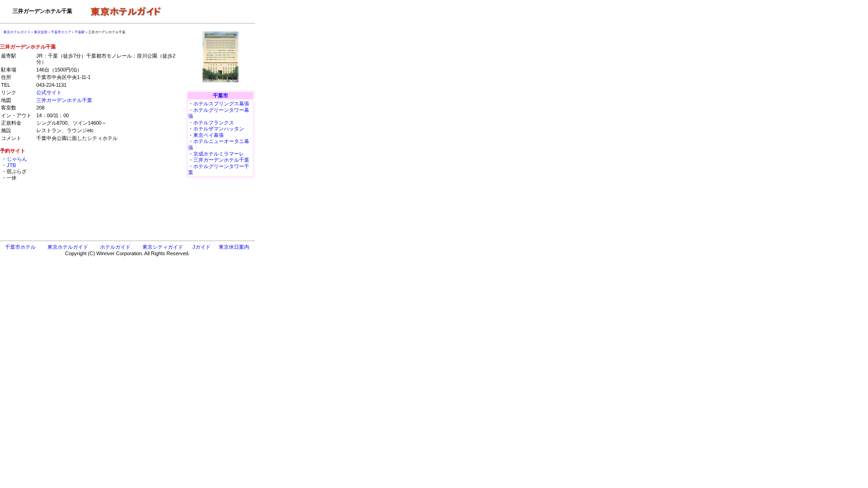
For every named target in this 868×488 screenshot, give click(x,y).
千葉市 (220, 95)
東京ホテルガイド (17, 32)
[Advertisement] (210, 11)
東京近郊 (40, 32)
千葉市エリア (61, 32)
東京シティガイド (162, 247)
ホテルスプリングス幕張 (221, 103)
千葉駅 (80, 32)
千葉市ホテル (20, 247)
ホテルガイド (115, 247)
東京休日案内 (234, 247)
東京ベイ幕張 (208, 135)
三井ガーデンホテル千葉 (64, 100)
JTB (11, 165)
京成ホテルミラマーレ (218, 154)
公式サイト (49, 92)
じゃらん (17, 159)
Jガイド (202, 247)
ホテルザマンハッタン (218, 128)
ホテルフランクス (213, 122)
